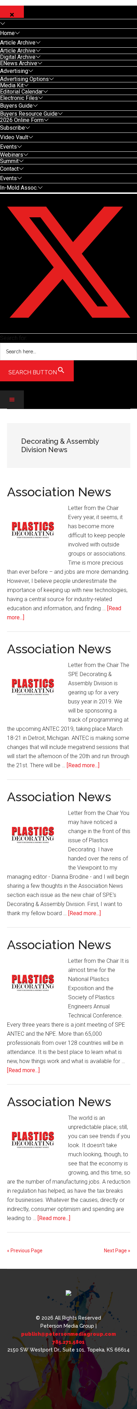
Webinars (11, 154)
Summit (9, 161)
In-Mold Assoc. (19, 187)
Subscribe (12, 127)
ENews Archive (18, 63)
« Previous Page (25, 1250)
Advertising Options (24, 79)
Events (8, 146)
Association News (59, 491)
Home (7, 33)
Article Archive (17, 42)
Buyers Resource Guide (29, 113)
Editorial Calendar (21, 91)
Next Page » (117, 1250)
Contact (9, 168)
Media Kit (12, 85)
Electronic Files (19, 98)
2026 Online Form (22, 120)
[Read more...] (83, 765)
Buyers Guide (16, 105)
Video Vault (14, 137)
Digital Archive (17, 57)
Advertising (14, 71)
